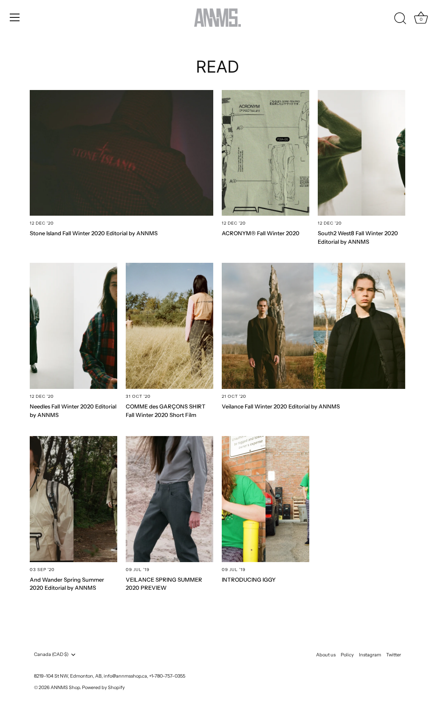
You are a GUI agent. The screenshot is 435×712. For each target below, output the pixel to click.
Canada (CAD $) (51, 654)
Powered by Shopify (103, 687)
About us (326, 655)
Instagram (370, 655)
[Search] (400, 18)
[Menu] (15, 17)
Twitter (393, 655)
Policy (347, 655)
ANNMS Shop (65, 687)
